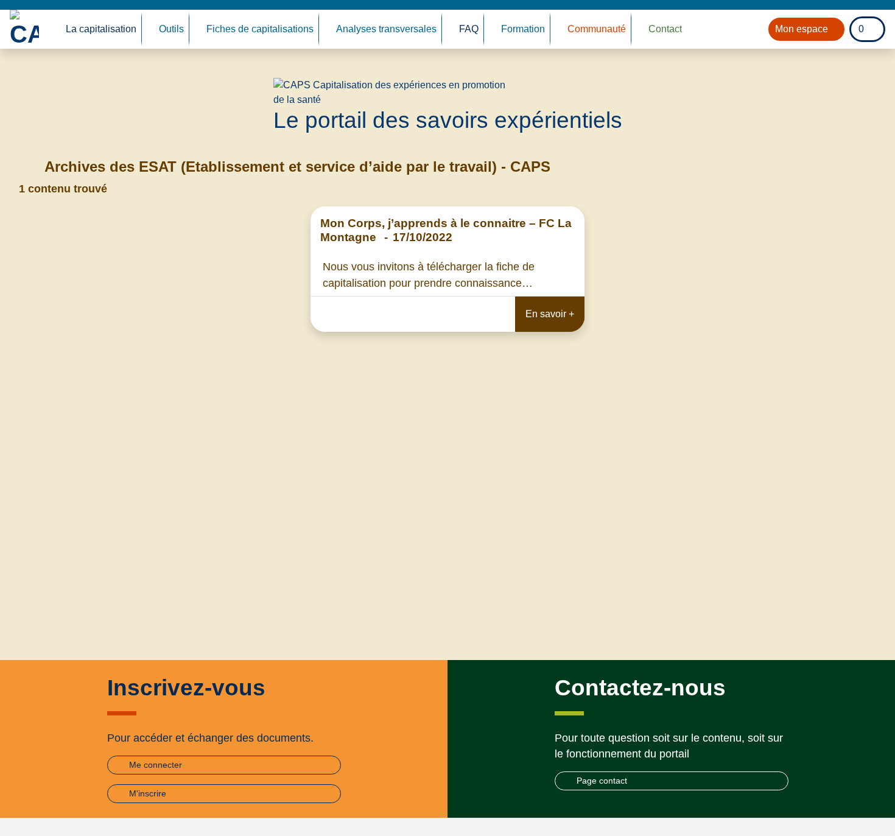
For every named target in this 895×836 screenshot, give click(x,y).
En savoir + (549, 314)
